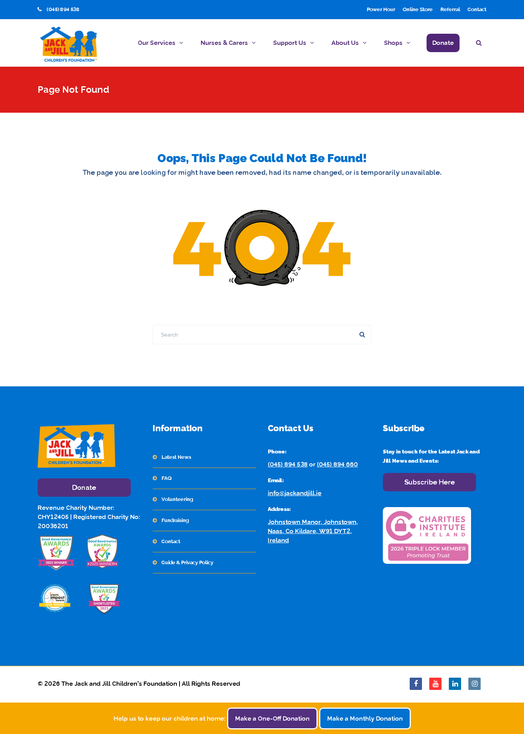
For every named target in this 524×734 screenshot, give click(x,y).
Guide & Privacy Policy (187, 562)
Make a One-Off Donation (272, 718)
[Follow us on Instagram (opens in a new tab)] (474, 684)
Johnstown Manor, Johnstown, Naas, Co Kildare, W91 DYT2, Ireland (313, 531)
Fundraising (175, 520)
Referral (450, 9)
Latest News (176, 457)
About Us (345, 42)
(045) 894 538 (288, 464)
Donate (443, 42)
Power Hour (381, 9)
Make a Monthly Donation (365, 718)
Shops (393, 42)
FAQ (166, 478)
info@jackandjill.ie (294, 493)
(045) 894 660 (337, 464)
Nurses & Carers (224, 42)
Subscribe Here (429, 482)
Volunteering (177, 499)
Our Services (156, 42)
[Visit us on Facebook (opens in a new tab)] (416, 684)
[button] (481, 43)
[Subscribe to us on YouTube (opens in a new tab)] (435, 684)
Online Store (418, 9)
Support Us (289, 42)
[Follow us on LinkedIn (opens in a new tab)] (455, 684)
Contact (477, 9)
